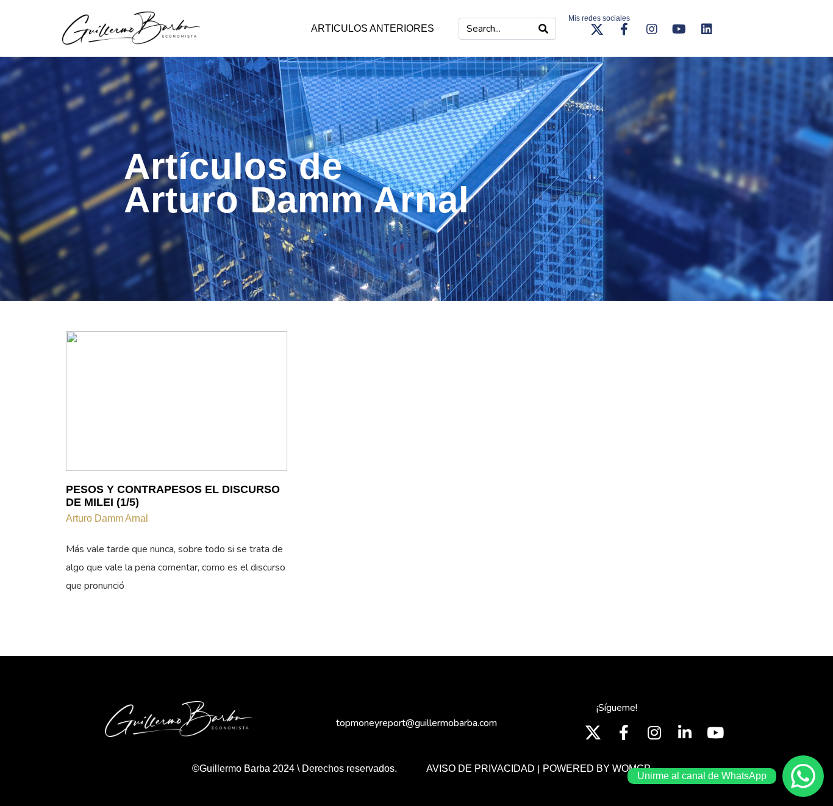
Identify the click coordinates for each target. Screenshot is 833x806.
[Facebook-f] (624, 29)
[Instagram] (652, 29)
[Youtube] (679, 29)
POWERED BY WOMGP (597, 768)
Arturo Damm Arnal (107, 518)
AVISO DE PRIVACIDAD (480, 768)
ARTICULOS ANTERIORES (372, 28)
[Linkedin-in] (685, 732)
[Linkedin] (707, 29)
